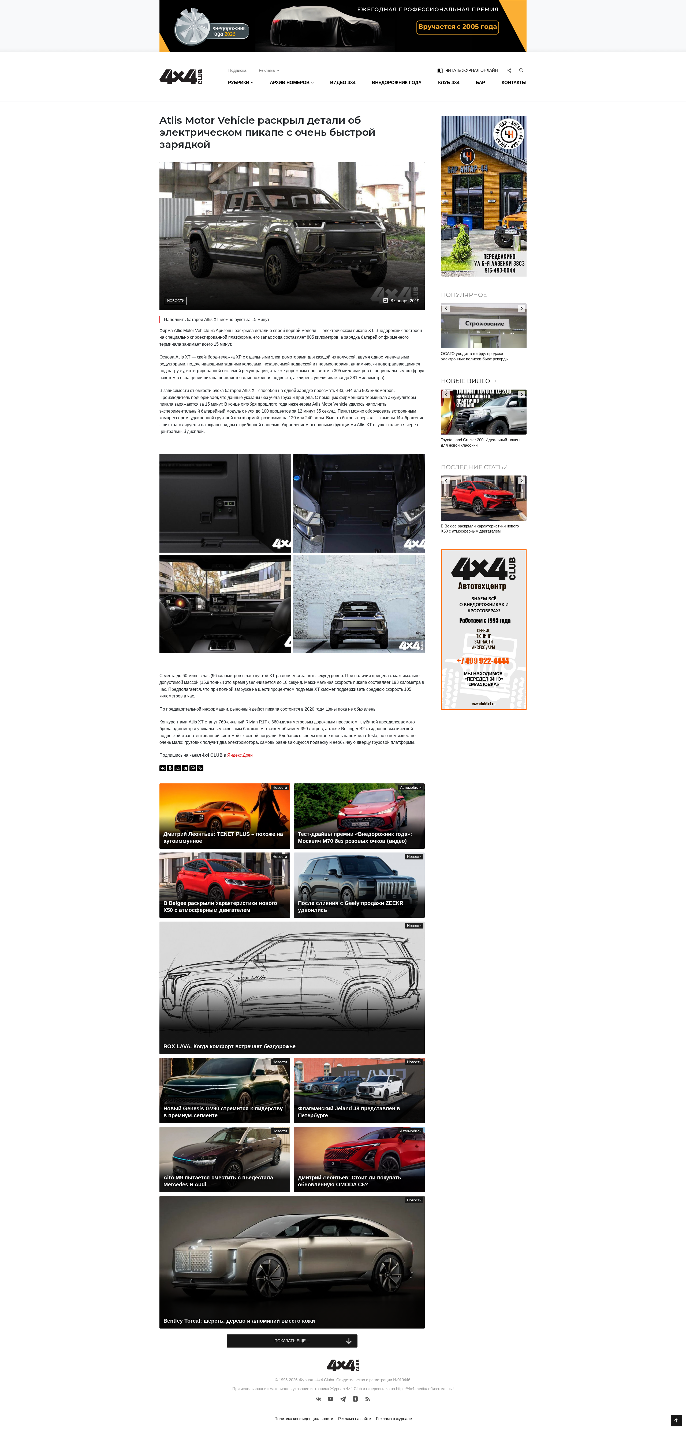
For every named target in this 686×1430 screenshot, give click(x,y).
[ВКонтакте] (162, 768)
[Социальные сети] (509, 70)
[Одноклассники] (170, 768)
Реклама (267, 70)
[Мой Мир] (177, 768)
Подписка (237, 70)
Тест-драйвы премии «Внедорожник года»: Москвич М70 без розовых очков (480, 442)
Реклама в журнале (394, 1418)
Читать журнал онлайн (467, 70)
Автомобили (411, 788)
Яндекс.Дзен (240, 755)
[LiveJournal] (200, 768)
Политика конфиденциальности (303, 1418)
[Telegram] (185, 768)
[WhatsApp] (192, 768)
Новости (175, 301)
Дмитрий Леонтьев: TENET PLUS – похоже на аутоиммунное (483, 529)
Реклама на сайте (354, 1418)
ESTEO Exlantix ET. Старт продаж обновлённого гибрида (472, 356)
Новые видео (470, 381)
